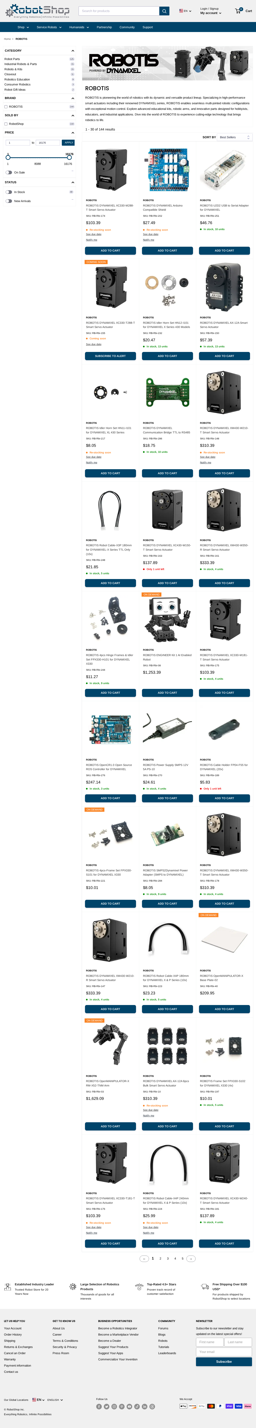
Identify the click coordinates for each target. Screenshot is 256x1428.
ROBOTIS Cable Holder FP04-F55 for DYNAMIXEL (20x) (224, 767)
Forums (163, 1328)
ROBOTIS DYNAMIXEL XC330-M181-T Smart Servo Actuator (224, 657)
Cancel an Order (15, 1353)
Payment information (17, 1365)
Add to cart (110, 250)
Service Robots (47, 27)
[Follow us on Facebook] (99, 1406)
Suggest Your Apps (110, 1353)
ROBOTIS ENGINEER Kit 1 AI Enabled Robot (167, 657)
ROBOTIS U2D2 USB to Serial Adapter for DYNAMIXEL (224, 207)
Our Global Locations (16, 1399)
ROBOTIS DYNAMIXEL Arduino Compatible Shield (163, 207)
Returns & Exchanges (18, 1347)
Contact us (11, 1371)
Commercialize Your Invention (117, 1359)
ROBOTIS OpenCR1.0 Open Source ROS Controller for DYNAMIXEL (109, 767)
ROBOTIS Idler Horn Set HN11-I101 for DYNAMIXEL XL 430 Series (108, 430)
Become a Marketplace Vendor (118, 1334)
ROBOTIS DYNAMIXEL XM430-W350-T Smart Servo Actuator (224, 872)
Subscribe (224, 1361)
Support (148, 27)
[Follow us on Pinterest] (122, 1406)
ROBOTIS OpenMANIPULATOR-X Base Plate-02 (221, 978)
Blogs (162, 1334)
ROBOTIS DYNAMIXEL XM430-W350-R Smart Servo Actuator (224, 547)
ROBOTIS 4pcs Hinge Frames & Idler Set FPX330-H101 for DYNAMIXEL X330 (109, 659)
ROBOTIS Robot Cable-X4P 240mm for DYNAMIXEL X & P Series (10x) (166, 1200)
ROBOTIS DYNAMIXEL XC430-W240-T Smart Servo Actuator (224, 1200)
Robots (163, 1340)
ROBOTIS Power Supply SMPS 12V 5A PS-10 (165, 767)
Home (7, 38)
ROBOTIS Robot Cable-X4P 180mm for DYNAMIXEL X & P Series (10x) (166, 978)
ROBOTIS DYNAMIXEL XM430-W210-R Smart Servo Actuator (110, 978)
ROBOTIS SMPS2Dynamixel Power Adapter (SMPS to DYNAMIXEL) (165, 872)
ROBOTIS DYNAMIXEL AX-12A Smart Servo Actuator (224, 325)
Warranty (10, 1359)
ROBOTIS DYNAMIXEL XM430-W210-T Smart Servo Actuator (224, 430)
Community (127, 27)
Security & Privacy (65, 1347)
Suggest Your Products (113, 1347)
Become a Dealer (109, 1340)
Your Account (12, 1328)
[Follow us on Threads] (152, 1406)
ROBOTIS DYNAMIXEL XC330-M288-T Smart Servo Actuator (110, 207)
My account (209, 13)
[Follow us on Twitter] (106, 1406)
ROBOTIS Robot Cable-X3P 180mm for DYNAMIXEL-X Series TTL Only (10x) (109, 549)
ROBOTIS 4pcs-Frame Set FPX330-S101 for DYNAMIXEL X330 (109, 872)
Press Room (61, 1353)
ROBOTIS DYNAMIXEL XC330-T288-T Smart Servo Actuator (110, 325)
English (53, 1399)
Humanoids (77, 27)
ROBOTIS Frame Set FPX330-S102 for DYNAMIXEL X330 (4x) (222, 1083)
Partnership (104, 27)
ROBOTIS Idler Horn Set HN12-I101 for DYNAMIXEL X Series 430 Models (166, 325)
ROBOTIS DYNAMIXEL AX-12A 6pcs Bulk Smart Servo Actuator (166, 1083)
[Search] (164, 11)
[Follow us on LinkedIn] (144, 1406)
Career (57, 1334)
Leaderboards (167, 1353)
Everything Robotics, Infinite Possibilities (28, 1414)
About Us (59, 1328)
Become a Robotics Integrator (117, 1328)
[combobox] (119, 11)
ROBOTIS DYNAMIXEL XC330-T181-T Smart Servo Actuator (110, 1200)
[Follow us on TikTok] (137, 1406)
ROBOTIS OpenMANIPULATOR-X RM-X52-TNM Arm (107, 1083)
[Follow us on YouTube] (129, 1406)
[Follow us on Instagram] (114, 1406)
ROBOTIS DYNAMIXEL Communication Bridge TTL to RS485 (166, 430)
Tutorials (163, 1347)
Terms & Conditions (65, 1340)
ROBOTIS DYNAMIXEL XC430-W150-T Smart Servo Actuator (167, 547)
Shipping (9, 1340)
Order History (13, 1334)
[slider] (8, 157)
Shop (21, 27)
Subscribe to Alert (110, 356)
